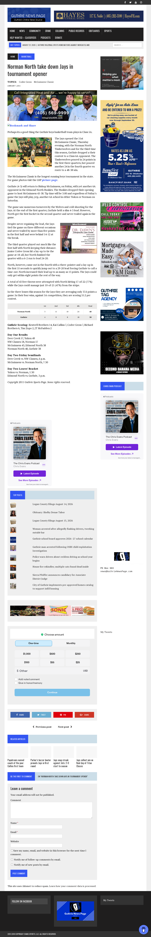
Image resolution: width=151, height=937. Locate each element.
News (22, 31)
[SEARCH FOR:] (127, 44)
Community (35, 31)
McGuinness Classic (44, 81)
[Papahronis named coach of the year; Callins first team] (18, 755)
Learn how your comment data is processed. (72, 886)
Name (13, 823)
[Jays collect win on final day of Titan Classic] (86, 755)
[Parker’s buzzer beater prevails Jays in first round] (41, 755)
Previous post (43, 726)
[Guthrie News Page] (29, 15)
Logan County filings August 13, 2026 (53, 520)
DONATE (58, 37)
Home (12, 31)
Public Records (76, 31)
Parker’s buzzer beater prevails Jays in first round (41, 763)
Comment (15, 800)
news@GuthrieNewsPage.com (116, 571)
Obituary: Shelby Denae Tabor (49, 512)
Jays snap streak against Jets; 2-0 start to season (61, 763)
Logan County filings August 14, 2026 (53, 504)
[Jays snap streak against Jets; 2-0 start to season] (63, 755)
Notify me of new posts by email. (31, 864)
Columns (59, 31)
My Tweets (106, 632)
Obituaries (94, 31)
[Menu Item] (125, 2)
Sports (107, 31)
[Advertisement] (52, 401)
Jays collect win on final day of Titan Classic (84, 763)
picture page (50, 180)
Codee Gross (25, 81)
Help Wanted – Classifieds (23, 37)
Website (14, 841)
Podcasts (45, 37)
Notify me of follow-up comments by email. (37, 859)
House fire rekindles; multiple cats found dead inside (61, 566)
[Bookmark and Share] (22, 125)
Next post (63, 726)
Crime (48, 31)
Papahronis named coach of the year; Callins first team (16, 763)
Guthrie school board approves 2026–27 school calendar (63, 538)
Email (13, 832)
